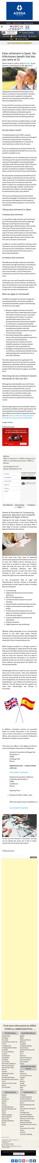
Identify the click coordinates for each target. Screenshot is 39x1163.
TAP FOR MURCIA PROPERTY (19, 46)
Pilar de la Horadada (8, 1069)
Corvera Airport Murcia (8, 1147)
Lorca (21, 1057)
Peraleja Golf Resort (8, 1124)
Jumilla (22, 1087)
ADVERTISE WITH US (17, 26)
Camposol (23, 1047)
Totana (22, 1067)
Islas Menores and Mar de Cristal (9, 1046)
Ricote (4, 1126)
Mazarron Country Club (27, 1122)
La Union (4, 1057)
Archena (4, 1104)
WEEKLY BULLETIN (28, 26)
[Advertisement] (19, 943)
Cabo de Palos (6, 1039)
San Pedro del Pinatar (8, 1081)
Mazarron (23, 1059)
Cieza (21, 1083)
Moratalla (23, 1089)
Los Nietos (5, 1063)
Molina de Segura (7, 1118)
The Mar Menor (10, 1036)
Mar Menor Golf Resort (9, 1067)
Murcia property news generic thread (11, 1149)
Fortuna (22, 1085)
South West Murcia (28, 1036)
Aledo (21, 1041)
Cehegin (22, 1081)
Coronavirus (5, 1145)
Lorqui (4, 1116)
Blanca (4, 1106)
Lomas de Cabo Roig (26, 1137)
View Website (8, 508)
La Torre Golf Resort (8, 1055)
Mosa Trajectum (7, 1120)
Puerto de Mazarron (26, 1061)
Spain (28, 66)
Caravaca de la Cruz (26, 1079)
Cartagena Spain (6, 1144)
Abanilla (4, 1098)
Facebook (31, 508)
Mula (21, 1091)
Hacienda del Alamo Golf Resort (27, 1054)
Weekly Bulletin (6, 1150)
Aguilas (22, 1039)
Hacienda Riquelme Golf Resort (9, 1113)
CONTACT (8, 26)
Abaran (4, 1100)
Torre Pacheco (6, 1090)
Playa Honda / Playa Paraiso (8, 1072)
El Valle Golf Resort (8, 1110)
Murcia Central (10, 1095)
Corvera (4, 1108)
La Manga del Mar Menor (9, 1051)
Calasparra (23, 1077)
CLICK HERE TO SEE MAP (19, 776)
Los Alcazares (6, 1059)
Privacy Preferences (19, 1157)
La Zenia (22, 1135)
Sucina (4, 1128)
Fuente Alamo (24, 1051)
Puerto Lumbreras (25, 1063)
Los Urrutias (5, 1065)
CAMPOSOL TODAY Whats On (10, 1143)
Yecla (21, 1093)
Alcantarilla (5, 1102)
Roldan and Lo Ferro (8, 1077)
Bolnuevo (23, 1045)
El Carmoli (5, 1043)
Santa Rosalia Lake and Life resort (10, 1083)
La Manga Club (6, 1049)
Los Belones (5, 1061)
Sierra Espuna (24, 1065)
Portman (4, 1075)
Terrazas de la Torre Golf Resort (9, 1087)
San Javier (5, 1079)
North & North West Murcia (28, 1071)
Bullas (22, 1075)
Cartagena (5, 1041)
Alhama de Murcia (25, 1043)
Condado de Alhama (26, 1049)
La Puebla (5, 1053)
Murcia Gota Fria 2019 (8, 1148)
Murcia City (5, 1122)
